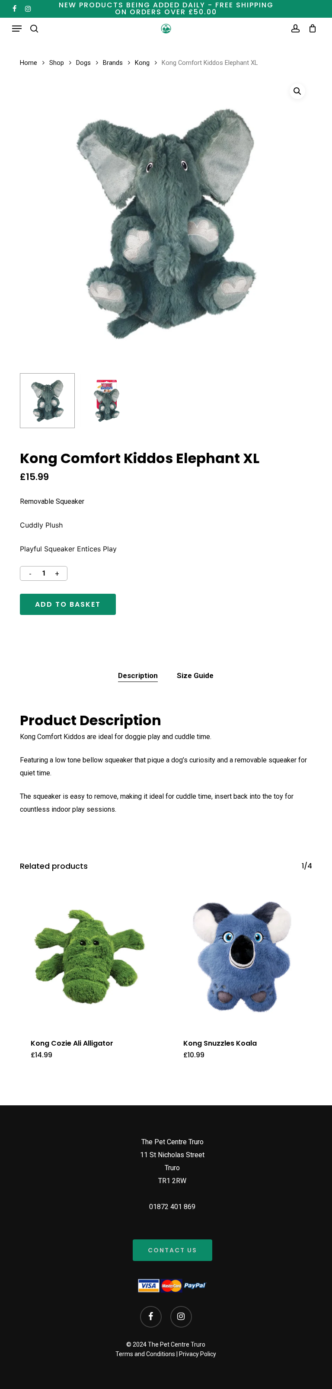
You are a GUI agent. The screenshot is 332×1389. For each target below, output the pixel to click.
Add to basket (68, 604)
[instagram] (28, 9)
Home (28, 63)
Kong (142, 63)
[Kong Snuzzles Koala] (242, 957)
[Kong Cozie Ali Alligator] (90, 957)
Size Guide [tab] (195, 675)
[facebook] (14, 9)
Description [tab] (138, 675)
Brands (113, 63)
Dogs (83, 63)
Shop (56, 63)
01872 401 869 (172, 1207)
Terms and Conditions (145, 1354)
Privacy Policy (197, 1354)
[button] (17, 28)
